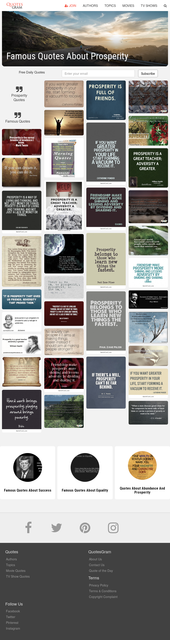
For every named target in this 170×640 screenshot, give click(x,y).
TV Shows (149, 5)
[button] (165, 5)
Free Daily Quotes (32, 72)
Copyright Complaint (103, 596)
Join (72, 5)
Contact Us (96, 565)
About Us (95, 559)
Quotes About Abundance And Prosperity (85, 490)
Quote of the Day (101, 570)
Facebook (13, 611)
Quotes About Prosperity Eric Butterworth (142, 490)
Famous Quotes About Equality (27, 490)
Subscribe (148, 73)
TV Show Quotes (18, 576)
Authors (90, 5)
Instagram (13, 628)
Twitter (10, 617)
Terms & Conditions (102, 591)
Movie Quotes (15, 570)
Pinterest (12, 622)
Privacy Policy (98, 585)
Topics (110, 5)
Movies (128, 5)
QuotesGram (15, 5)
